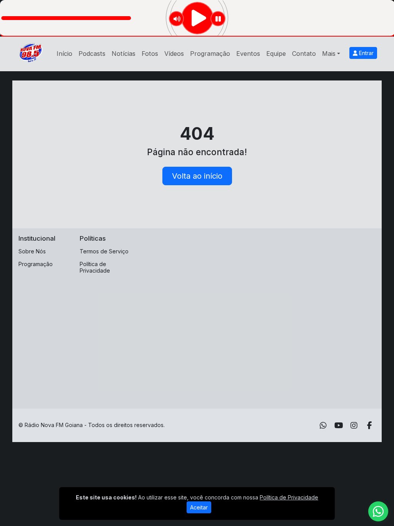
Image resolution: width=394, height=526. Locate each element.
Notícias (123, 53)
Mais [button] (329, 53)
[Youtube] (338, 425)
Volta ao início (197, 176)
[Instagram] (354, 425)
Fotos (150, 53)
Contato (304, 53)
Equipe (276, 53)
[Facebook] (369, 425)
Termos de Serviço (104, 251)
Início (64, 53)
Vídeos (174, 53)
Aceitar (199, 507)
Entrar (365, 53)
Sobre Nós (32, 251)
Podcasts (91, 53)
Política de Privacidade (95, 267)
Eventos (248, 53)
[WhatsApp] (323, 425)
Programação (210, 53)
